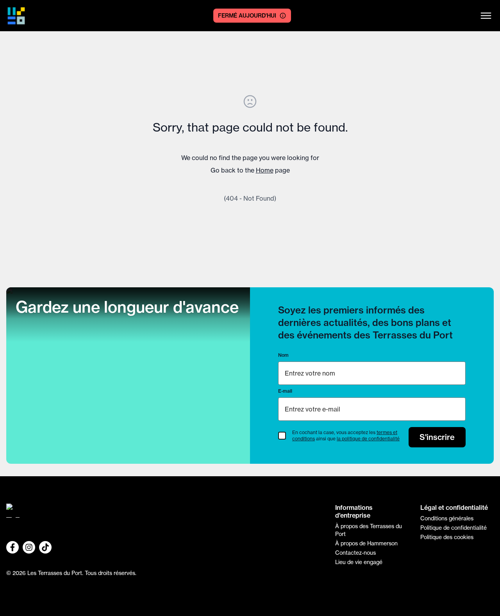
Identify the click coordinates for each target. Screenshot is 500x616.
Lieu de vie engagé (358, 562)
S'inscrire (437, 437)
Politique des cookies (446, 537)
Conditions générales (446, 518)
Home (264, 170)
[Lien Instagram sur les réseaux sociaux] (29, 547)
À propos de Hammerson (366, 543)
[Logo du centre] (164, 514)
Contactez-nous (355, 552)
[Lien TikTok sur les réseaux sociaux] (45, 547)
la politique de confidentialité (368, 439)
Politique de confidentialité (453, 527)
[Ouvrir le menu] (486, 15)
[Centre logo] (16, 16)
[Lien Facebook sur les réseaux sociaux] (12, 547)
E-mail (285, 391)
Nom (283, 355)
